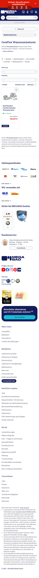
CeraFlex (7, 62)
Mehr (25, 535)
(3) (32, 311)
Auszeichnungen (8, 432)
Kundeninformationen (11, 396)
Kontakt (5, 449)
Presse (4, 484)
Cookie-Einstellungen (10, 341)
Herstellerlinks (7, 442)
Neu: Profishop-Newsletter (12, 469)
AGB (3, 393)
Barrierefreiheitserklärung (12, 406)
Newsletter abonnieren (18, 310)
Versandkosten (8, 374)
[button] (16, 90)
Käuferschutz (7, 360)
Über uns (5, 491)
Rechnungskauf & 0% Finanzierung (19, 22)
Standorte (5, 488)
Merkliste (5, 335)
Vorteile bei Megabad (10, 494)
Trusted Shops (7, 459)
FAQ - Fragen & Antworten (12, 439)
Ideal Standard (19, 59)
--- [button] (3, 72)
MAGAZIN (5, 498)
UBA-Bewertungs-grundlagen (13, 416)
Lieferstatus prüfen (9, 354)
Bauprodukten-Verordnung (12, 400)
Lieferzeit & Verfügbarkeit (12, 364)
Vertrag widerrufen (9, 381)
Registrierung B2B (9, 452)
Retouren (5, 370)
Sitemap (5, 455)
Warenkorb (6, 338)
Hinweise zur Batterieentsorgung (15, 403)
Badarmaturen (17, 62)
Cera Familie (30, 59)
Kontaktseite (21, 248)
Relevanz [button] (30, 84)
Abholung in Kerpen (9, 357)
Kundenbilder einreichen (11, 462)
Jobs (3, 481)
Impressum (6, 413)
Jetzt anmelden (19, 317)
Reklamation (7, 367)
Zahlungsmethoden (9, 377)
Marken (8, 59)
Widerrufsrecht (8, 420)
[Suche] (36, 18)
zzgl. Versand (24, 508)
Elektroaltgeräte (8, 435)
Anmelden (6, 331)
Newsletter (6, 465)
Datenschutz (6, 410)
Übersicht (21, 29)
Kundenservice (8, 445)
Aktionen (5, 501)
